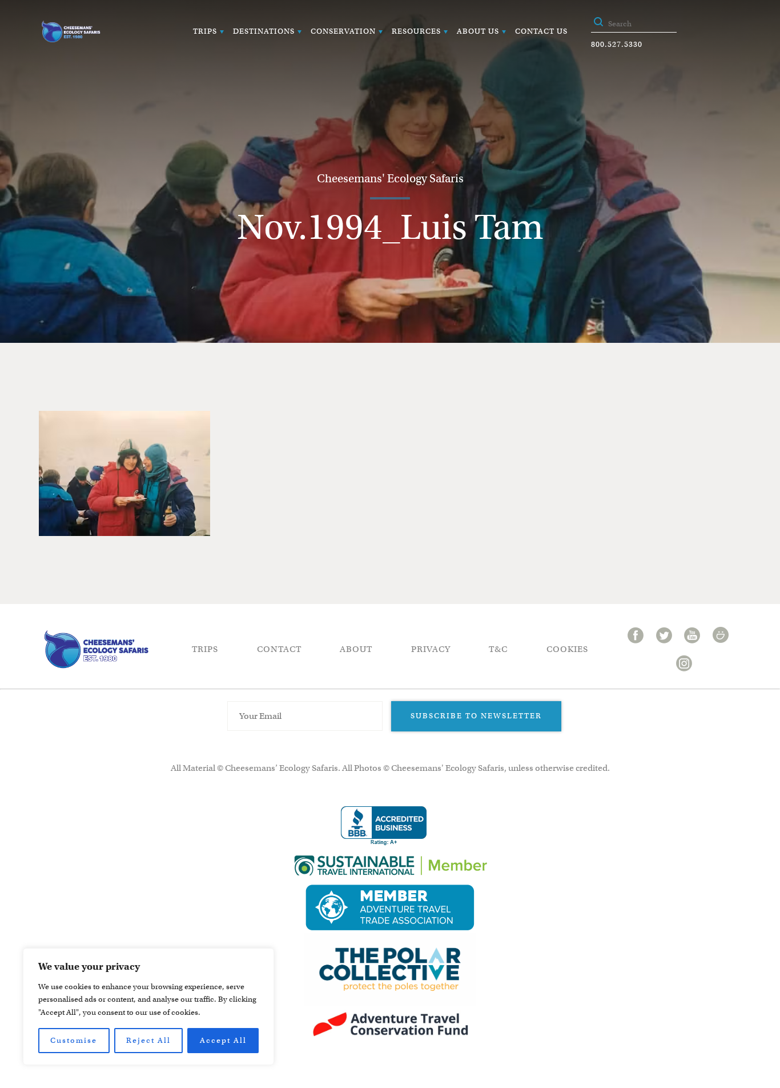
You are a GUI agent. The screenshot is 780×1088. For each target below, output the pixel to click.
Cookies (567, 649)
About (356, 649)
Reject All (148, 1040)
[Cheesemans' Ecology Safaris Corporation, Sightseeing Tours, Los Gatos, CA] (384, 826)
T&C (498, 649)
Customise (73, 1040)
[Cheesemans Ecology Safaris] (71, 31)
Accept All (223, 1040)
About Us (478, 31)
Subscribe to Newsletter (476, 716)
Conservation (343, 31)
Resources (416, 31)
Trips (205, 31)
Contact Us (541, 31)
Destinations (264, 31)
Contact (279, 649)
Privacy (431, 649)
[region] (148, 1006)
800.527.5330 (616, 44)
